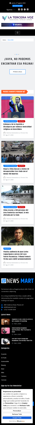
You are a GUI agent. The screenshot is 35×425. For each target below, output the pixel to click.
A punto (3, 354)
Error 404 (10, 40)
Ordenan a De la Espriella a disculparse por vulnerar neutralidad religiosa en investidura (17, 127)
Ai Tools (3, 358)
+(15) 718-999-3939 (10, 310)
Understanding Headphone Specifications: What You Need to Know (21, 330)
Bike (2, 372)
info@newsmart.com (10, 307)
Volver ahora (18, 72)
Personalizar (17, 411)
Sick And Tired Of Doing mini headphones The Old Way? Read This (22, 340)
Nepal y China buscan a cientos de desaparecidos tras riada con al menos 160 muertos (16, 171)
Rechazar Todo (17, 414)
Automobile (5, 361)
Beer (2, 369)
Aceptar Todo (17, 418)
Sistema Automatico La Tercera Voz (17, 133)
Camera (3, 376)
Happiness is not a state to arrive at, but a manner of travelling (22, 320)
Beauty (3, 365)
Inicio (4, 40)
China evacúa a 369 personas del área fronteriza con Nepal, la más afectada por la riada (16, 213)
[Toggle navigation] (17, 32)
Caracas (3, 380)
